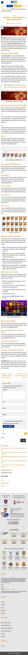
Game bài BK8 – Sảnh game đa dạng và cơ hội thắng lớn (21, 375)
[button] (2, 2)
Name (4, 401)
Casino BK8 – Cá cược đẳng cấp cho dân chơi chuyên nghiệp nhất (6, 375)
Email (4, 408)
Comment (5, 389)
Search (2, 437)
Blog (2, 480)
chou (21, 23)
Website (4, 414)
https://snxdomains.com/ (10, 589)
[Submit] (25, 433)
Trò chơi (7, 9)
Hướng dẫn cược (5, 483)
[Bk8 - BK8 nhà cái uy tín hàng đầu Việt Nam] (14, 2)
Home (2, 9)
